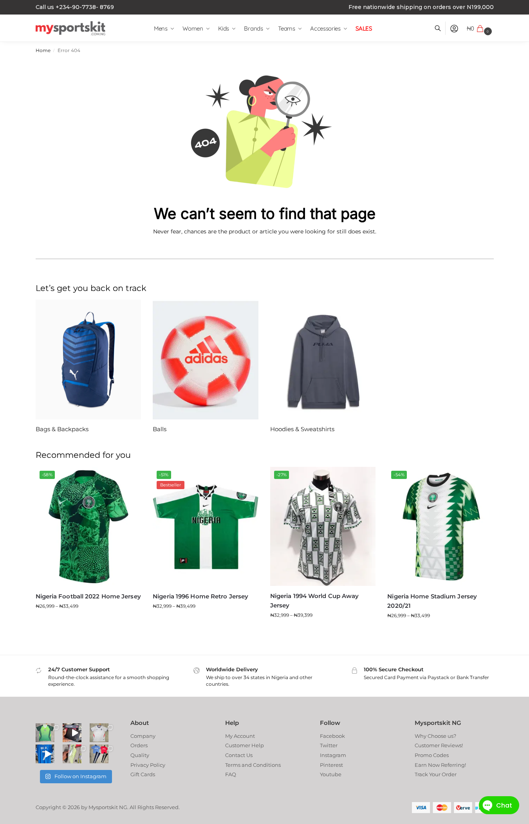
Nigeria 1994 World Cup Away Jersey (314, 600)
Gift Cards (142, 774)
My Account (240, 736)
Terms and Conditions (253, 765)
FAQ (230, 774)
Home (43, 50)
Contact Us (239, 755)
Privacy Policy (147, 765)
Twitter (329, 745)
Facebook (332, 736)
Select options (88, 622)
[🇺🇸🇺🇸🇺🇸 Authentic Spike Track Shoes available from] (72, 753)
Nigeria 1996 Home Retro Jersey (200, 596)
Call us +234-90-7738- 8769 (75, 7)
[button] (480, 28)
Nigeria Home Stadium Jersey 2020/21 (432, 601)
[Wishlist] (129, 478)
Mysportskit (103, 807)
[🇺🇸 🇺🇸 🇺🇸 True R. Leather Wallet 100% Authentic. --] (72, 732)
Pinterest (331, 765)
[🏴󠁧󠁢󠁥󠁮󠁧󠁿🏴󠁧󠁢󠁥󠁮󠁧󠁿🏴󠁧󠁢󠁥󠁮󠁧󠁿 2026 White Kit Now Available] (99, 732)
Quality (139, 755)
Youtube (330, 774)
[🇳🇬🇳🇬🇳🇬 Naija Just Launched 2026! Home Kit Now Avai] (45, 732)
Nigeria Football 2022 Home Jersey (88, 596)
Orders (139, 745)
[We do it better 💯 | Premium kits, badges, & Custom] (45, 753)
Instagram (333, 755)
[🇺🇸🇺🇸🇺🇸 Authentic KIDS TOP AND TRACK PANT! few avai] (99, 753)
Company (142, 736)
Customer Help (244, 745)
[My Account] (454, 28)
